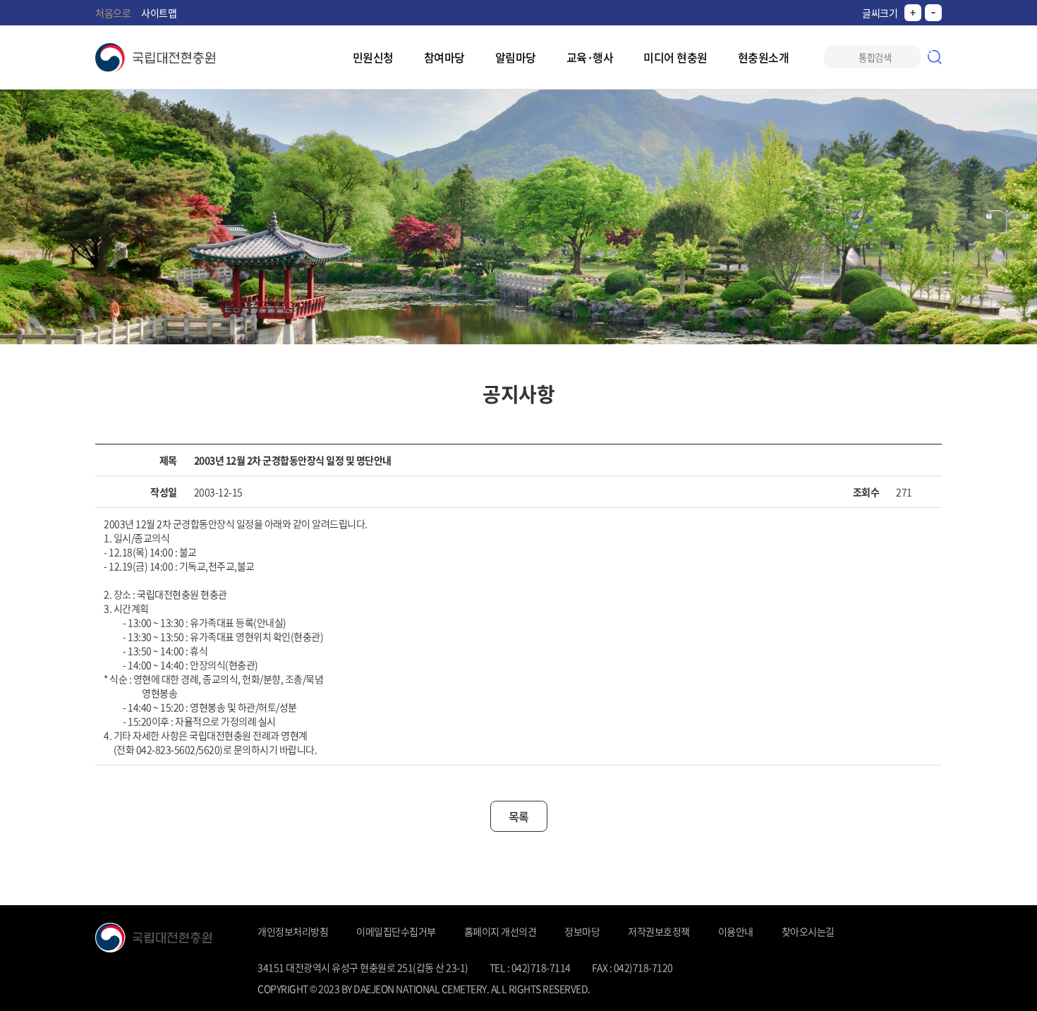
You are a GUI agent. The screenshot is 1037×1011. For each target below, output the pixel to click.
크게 (912, 12)
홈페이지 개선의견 (500, 931)
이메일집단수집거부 (396, 931)
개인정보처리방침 (292, 931)
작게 (933, 12)
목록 (519, 816)
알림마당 (515, 57)
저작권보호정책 (659, 931)
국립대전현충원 (155, 57)
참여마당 (444, 57)
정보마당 (582, 931)
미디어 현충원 (675, 57)
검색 (935, 57)
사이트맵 (158, 13)
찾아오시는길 (808, 931)
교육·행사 (590, 57)
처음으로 (113, 13)
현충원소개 (763, 57)
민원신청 (373, 57)
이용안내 (735, 931)
